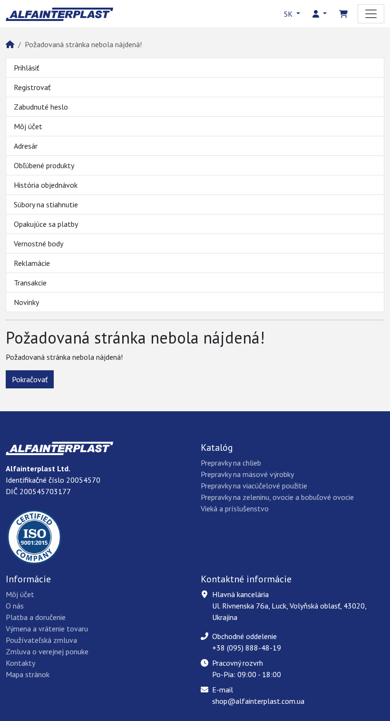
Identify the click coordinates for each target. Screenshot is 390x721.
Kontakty (20, 663)
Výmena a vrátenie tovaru (47, 628)
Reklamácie (32, 263)
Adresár (26, 146)
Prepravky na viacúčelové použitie (254, 485)
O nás (15, 605)
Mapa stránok (27, 674)
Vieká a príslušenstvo (235, 508)
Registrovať (32, 87)
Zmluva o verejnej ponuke (47, 651)
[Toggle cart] (343, 14)
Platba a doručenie (36, 617)
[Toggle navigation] (371, 13)
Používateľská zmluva (41, 640)
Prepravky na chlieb (231, 462)
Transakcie (30, 282)
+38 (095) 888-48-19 (246, 647)
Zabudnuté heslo (41, 107)
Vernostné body (38, 243)
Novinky (26, 302)
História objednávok (46, 185)
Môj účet (28, 126)
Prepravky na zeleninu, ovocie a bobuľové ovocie (277, 497)
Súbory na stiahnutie (46, 204)
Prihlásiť (26, 67)
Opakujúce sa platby (46, 224)
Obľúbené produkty (44, 165)
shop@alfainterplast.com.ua (258, 701)
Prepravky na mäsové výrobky (247, 474)
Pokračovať (30, 379)
